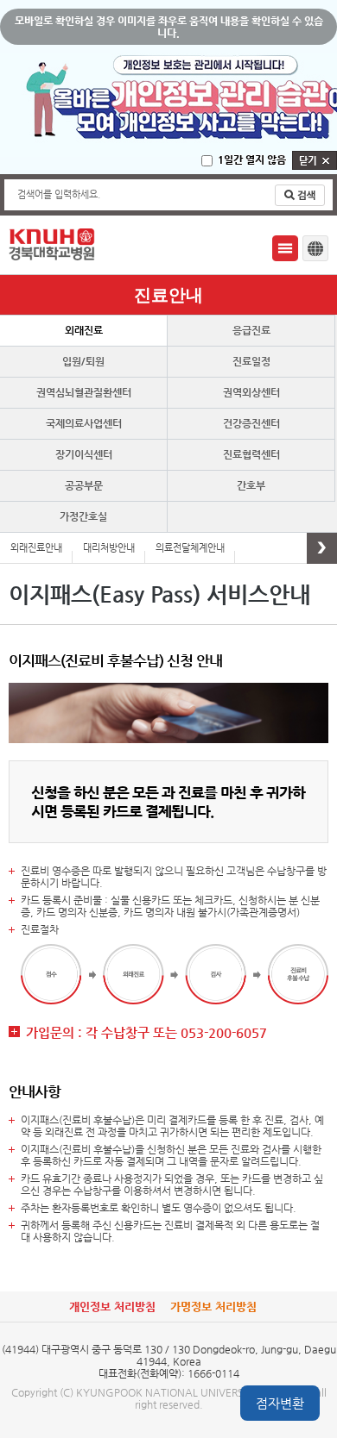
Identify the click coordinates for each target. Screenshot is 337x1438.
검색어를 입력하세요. (58, 194)
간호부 (251, 485)
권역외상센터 (251, 392)
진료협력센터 (251, 454)
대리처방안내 (109, 547)
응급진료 (251, 330)
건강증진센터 (251, 423)
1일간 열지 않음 (252, 159)
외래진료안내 (36, 547)
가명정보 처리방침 (213, 1306)
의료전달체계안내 (190, 547)
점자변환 (280, 1403)
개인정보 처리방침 (112, 1306)
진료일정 (251, 361)
